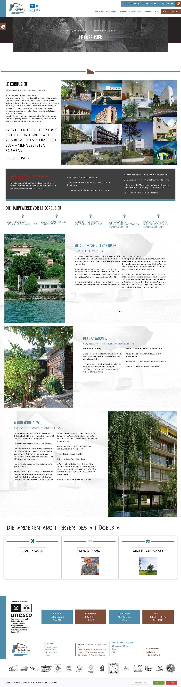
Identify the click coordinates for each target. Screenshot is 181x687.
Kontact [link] (46, 655)
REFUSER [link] (171, 683)
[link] (3, 26)
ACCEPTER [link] (158, 683)
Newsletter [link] (57, 614)
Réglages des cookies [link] (140, 683)
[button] (77, 300)
